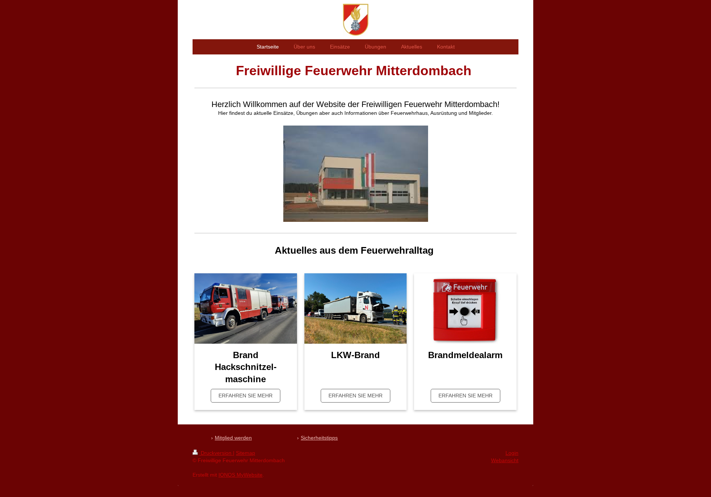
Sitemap (245, 453)
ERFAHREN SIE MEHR (245, 395)
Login (511, 453)
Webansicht (504, 460)
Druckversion (216, 453)
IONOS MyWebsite (240, 475)
